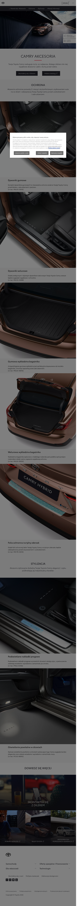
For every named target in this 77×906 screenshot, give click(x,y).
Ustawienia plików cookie (22, 153)
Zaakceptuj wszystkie (56, 153)
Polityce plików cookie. (54, 148)
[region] (38, 145)
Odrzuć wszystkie (42, 153)
